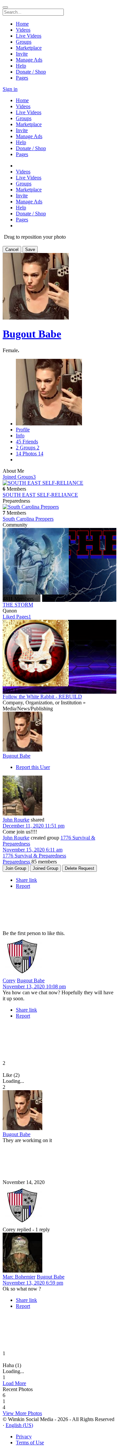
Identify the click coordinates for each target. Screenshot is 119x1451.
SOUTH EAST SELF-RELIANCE (40, 495)
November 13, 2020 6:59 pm (33, 1283)
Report (23, 886)
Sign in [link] (10, 89)
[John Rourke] (59, 796)
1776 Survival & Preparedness (34, 855)
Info (20, 435)
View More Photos (22, 1413)
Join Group (15, 868)
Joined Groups (19, 477)
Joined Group (45, 868)
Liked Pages (17, 616)
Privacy (24, 1436)
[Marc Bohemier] (59, 1253)
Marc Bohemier (19, 1277)
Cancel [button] (12, 249)
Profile (23, 429)
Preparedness (17, 861)
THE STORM (18, 604)
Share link (26, 880)
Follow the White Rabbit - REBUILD (42, 696)
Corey (9, 980)
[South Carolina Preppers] (59, 507)
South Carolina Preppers (28, 519)
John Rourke (16, 820)
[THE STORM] (59, 562)
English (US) (19, 1425)
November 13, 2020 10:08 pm (34, 986)
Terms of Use (30, 1442)
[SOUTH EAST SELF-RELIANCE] (59, 483)
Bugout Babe (32, 334)
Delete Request (79, 868)
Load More (14, 1383)
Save (30, 249)
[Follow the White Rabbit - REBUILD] (59, 654)
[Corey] (59, 957)
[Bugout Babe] (59, 732)
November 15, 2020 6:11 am (32, 849)
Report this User (33, 767)
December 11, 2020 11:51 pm (33, 826)
